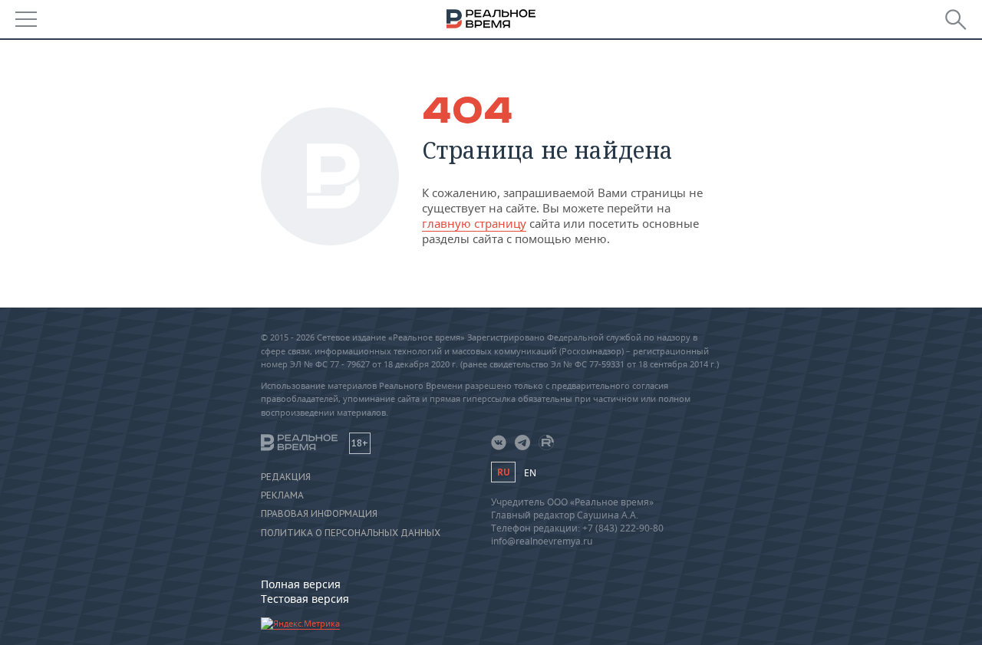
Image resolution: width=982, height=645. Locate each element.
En (530, 472)
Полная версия (301, 584)
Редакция (286, 477)
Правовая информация (319, 513)
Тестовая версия (305, 598)
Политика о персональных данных (350, 533)
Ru (503, 472)
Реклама (282, 495)
